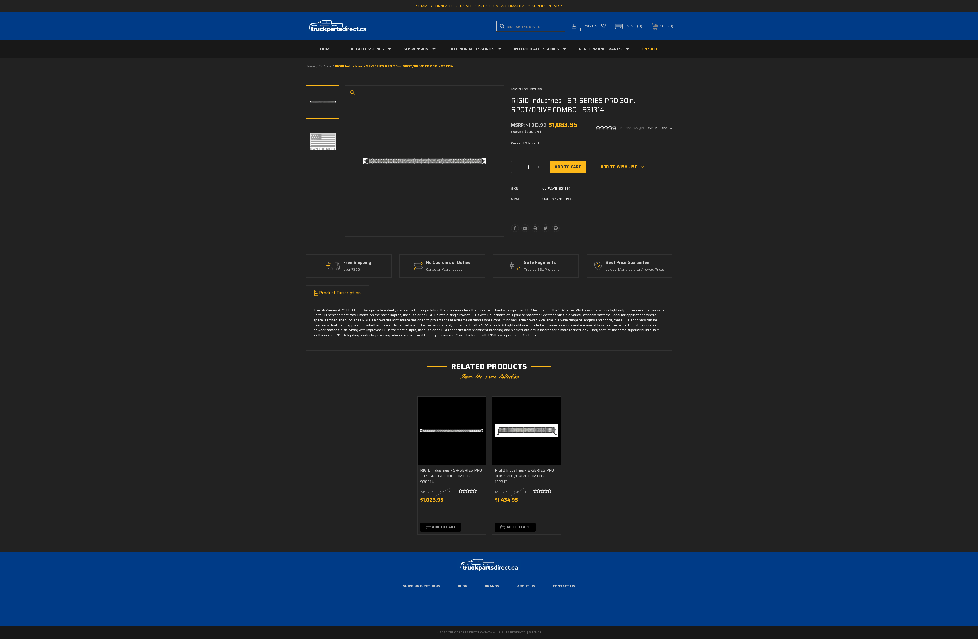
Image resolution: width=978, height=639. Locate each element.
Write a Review (660, 127)
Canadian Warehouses (444, 269)
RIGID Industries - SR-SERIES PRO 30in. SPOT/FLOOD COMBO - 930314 (451, 476)
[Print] (535, 228)
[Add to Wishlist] (476, 420)
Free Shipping (357, 263)
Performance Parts (600, 49)
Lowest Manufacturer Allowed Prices (635, 269)
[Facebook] (515, 228)
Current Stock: (525, 143)
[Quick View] (476, 407)
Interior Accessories (536, 49)
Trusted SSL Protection (542, 269)
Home (326, 49)
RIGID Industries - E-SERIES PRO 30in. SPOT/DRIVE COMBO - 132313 (524, 476)
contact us (564, 586)
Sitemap (535, 632)
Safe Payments (540, 263)
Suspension (416, 49)
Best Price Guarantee (627, 263)
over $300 (351, 269)
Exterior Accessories (471, 49)
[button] (628, 26)
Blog (462, 586)
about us (526, 586)
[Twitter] (545, 228)
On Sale (650, 49)
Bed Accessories (366, 49)
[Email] (525, 228)
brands (492, 586)
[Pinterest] (556, 228)
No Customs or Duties (448, 263)
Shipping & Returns (421, 586)
